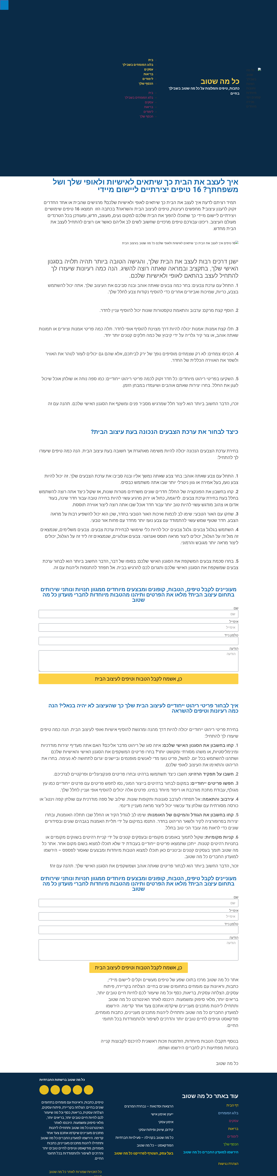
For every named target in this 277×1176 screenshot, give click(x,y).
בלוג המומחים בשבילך (137, 64)
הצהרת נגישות (228, 1164)
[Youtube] (77, 1090)
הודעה (234, 648)
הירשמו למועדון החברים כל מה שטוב (210, 1152)
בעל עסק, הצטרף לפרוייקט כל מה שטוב (143, 1153)
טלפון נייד (231, 635)
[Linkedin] (55, 1090)
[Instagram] (66, 1090)
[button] (87, 88)
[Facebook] (88, 1090)
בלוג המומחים (228, 1113)
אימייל (233, 621)
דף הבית (232, 1105)
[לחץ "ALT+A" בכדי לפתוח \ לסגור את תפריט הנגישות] (4, 5)
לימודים (147, 79)
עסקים (148, 69)
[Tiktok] (44, 1090)
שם (236, 608)
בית (150, 60)
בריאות (148, 74)
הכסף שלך (146, 83)
